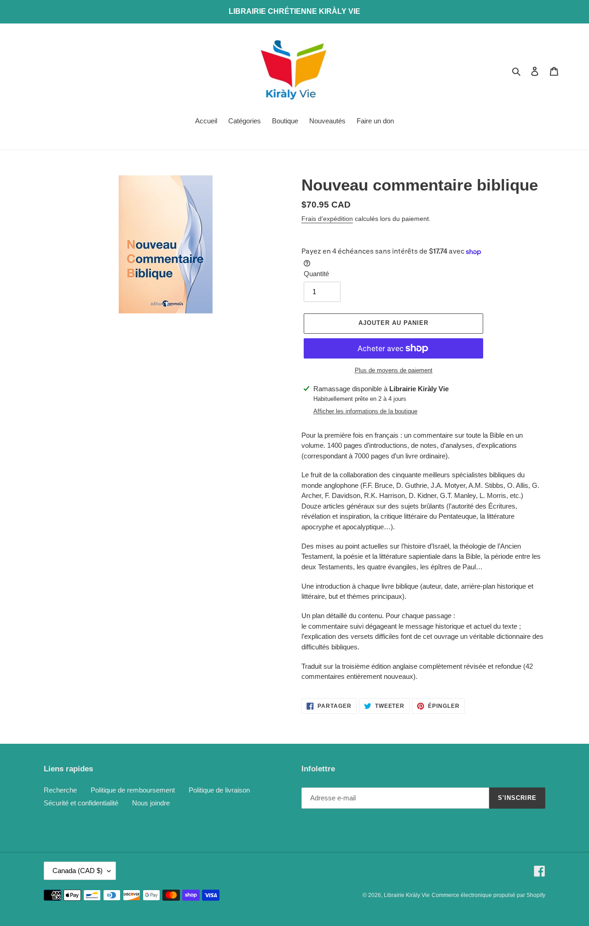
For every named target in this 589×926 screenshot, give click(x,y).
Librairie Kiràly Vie (407, 895)
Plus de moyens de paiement (394, 370)
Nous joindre (151, 803)
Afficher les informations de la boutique (365, 411)
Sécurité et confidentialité (81, 803)
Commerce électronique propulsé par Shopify (488, 895)
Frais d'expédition (327, 218)
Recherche (60, 790)
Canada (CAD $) (77, 870)
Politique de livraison (219, 790)
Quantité (316, 274)
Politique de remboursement (133, 790)
